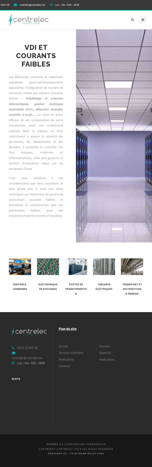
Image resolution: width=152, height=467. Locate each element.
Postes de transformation (76, 289)
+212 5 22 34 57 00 (27, 348)
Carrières (64, 366)
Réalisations (66, 359)
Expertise (105, 353)
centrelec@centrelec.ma (32, 5)
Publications (107, 359)
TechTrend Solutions (87, 453)
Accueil (63, 346)
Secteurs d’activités (71, 353)
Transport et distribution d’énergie (132, 289)
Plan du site (68, 329)
